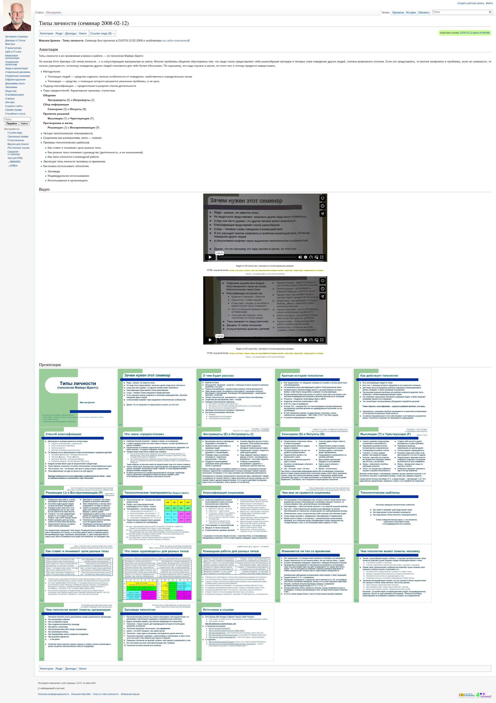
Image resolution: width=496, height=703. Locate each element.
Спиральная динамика (17, 72)
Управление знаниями (17, 76)
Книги (82, 33)
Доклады (70, 33)
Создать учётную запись (470, 3)
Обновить (424, 12)
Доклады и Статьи (15, 40)
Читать (386, 12)
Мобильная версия (130, 694)
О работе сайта (13, 106)
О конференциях (14, 94)
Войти (489, 3)
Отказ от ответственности (106, 694)
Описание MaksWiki (81, 694)
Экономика (11, 87)
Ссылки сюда (15, 132)
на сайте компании (175, 40)
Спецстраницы (16, 140)
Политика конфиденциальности (53, 694)
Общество (10, 91)
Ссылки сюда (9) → (102, 33)
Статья (39, 12)
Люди (58, 33)
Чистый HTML (15, 158)
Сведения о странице (14, 153)
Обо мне (10, 102)
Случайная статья (15, 113)
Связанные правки (18, 136)
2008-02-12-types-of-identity (475, 32)
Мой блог (10, 44)
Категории (46, 33)
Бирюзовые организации (12, 57)
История (411, 12)
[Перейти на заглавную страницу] (17, 15)
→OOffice (13, 165)
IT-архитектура (13, 48)
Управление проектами (12, 63)
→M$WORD (14, 161)
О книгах (10, 98)
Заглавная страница (16, 36)
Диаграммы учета (15, 83)
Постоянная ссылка (18, 147)
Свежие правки (13, 110)
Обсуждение (53, 12)
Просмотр (398, 12)
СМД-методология (15, 79)
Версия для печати (18, 144)
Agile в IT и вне (13, 51)
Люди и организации (16, 68)
